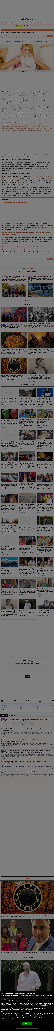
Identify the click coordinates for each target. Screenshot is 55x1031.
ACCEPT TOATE (27, 1023)
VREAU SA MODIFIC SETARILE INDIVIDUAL (26, 1027)
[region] (27, 1011)
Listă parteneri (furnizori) (6, 1020)
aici (34, 1005)
